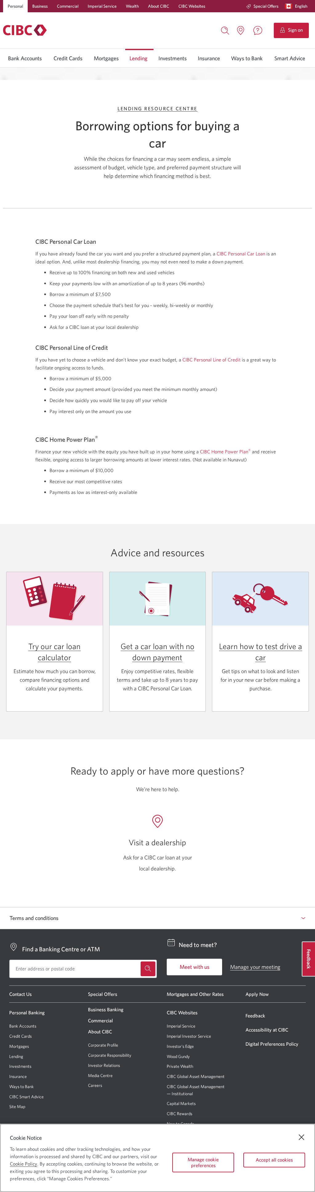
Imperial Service (102, 6)
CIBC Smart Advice (26, 1096)
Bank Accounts (25, 58)
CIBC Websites (191, 6)
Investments (172, 58)
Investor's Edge (180, 1046)
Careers (95, 1085)
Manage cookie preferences (203, 1162)
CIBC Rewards (179, 1113)
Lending (138, 58)
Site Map (17, 1106)
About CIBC (158, 6)
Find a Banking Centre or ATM (61, 949)
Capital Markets (181, 1103)
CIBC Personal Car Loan (241, 253)
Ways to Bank (247, 58)
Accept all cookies (274, 1159)
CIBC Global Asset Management (196, 1076)
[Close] (301, 1137)
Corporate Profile (103, 1045)
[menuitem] (262, 6)
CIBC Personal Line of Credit (211, 359)
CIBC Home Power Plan (225, 451)
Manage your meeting (255, 967)
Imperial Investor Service (189, 1036)
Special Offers (265, 6)
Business (40, 6)
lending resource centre (157, 108)
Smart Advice (289, 58)
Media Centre (100, 1075)
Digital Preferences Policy (271, 1044)
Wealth (132, 6)
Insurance (209, 58)
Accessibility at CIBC (266, 1029)
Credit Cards (68, 58)
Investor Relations (104, 1065)
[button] (297, 6)
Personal (15, 6)
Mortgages (106, 58)
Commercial (67, 6)
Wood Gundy (178, 1056)
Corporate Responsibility (109, 1055)
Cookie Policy (23, 1163)
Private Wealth (180, 1066)
